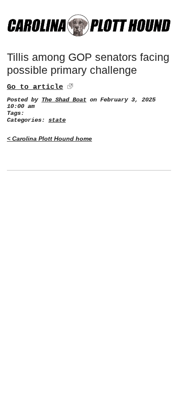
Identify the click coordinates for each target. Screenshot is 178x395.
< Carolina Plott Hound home (49, 139)
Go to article (35, 87)
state (57, 120)
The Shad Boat (63, 100)
